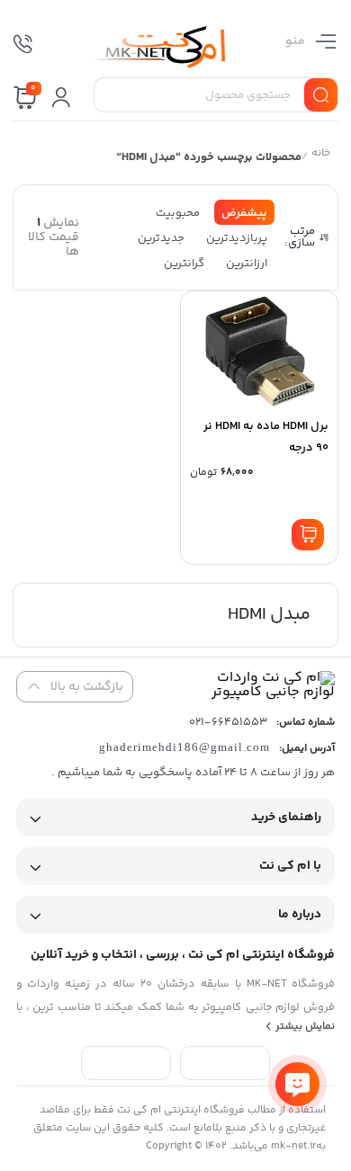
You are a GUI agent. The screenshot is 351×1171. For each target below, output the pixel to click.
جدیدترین (161, 238)
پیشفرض (244, 213)
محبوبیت (178, 213)
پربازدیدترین (236, 238)
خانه (319, 155)
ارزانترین (246, 264)
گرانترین (184, 264)
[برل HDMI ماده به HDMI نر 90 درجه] (259, 351)
